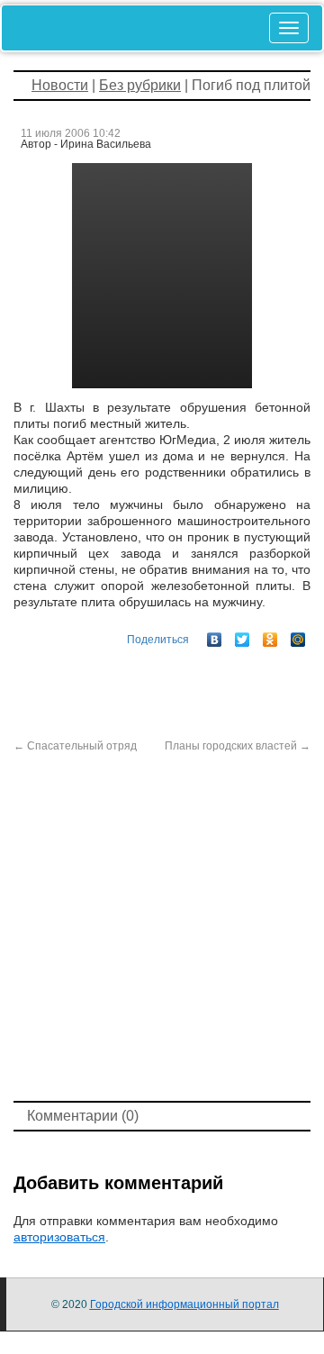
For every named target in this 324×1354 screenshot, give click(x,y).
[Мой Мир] (298, 635)
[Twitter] (242, 635)
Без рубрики (140, 85)
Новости (60, 85)
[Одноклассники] (270, 635)
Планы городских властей (237, 746)
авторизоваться (59, 1237)
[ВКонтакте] (214, 635)
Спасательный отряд (75, 746)
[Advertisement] (162, 925)
